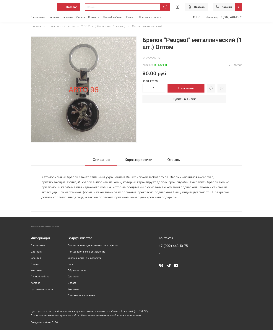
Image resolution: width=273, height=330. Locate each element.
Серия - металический (147, 26)
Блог (70, 264)
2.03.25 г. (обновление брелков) (103, 26)
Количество (150, 81)
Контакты (94, 17)
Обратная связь (77, 270)
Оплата (80, 17)
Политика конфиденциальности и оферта (93, 245)
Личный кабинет (113, 17)
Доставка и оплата (150, 17)
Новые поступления (61, 26)
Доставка (53, 17)
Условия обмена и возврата (84, 258)
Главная (36, 26)
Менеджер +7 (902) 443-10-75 (224, 17)
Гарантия (68, 17)
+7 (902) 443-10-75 (173, 246)
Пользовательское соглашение (86, 251)
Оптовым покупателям (81, 295)
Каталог (71, 7)
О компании (38, 17)
